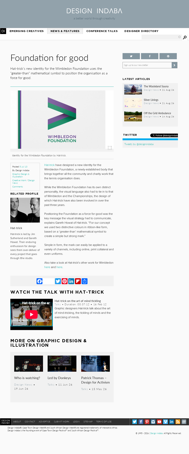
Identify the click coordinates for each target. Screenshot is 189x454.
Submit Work (61, 421)
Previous (25, 132)
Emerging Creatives (27, 31)
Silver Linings (151, 100)
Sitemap (87, 421)
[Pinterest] (65, 281)
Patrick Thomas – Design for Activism (95, 379)
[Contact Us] (184, 421)
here (47, 267)
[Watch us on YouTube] (159, 421)
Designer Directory (141, 31)
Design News (23, 384)
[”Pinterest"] (168, 56)
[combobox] (161, 37)
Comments (17, 186)
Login (76, 421)
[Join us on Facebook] (149, 56)
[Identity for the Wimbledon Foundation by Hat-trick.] (62, 150)
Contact (30, 421)
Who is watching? (27, 377)
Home (3, 31)
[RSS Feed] (178, 421)
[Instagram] (153, 421)
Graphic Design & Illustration (20, 175)
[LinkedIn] (71, 281)
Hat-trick (16, 228)
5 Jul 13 (23, 166)
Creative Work (19, 180)
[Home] (94, 12)
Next (98, 132)
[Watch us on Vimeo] (165, 421)
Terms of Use (103, 421)
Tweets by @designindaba (139, 144)
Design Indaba (156, 433)
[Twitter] (58, 281)
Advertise (44, 421)
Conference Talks (102, 31)
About (17, 421)
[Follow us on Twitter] (131, 56)
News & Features (65, 31)
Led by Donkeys (59, 377)
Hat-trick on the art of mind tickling (78, 301)
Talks (58, 304)
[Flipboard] (78, 281)
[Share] (84, 281)
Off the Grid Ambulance (157, 113)
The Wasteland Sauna (156, 86)
